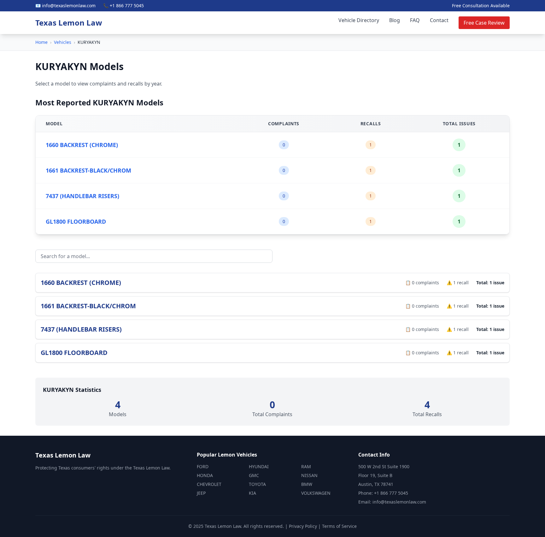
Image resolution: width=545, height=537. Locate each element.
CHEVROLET (209, 484)
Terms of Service (339, 526)
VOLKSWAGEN (316, 493)
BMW (306, 484)
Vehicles (62, 42)
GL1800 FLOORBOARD (76, 221)
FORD (202, 466)
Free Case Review (484, 22)
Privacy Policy (303, 526)
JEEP (201, 493)
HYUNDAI (259, 466)
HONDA (205, 475)
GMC (254, 475)
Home (41, 42)
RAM (306, 466)
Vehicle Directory (358, 20)
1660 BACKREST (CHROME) (82, 145)
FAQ (415, 20)
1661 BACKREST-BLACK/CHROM (88, 170)
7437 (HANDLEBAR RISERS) (82, 196)
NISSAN (309, 475)
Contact (439, 20)
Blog (394, 20)
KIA (252, 493)
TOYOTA (257, 484)
